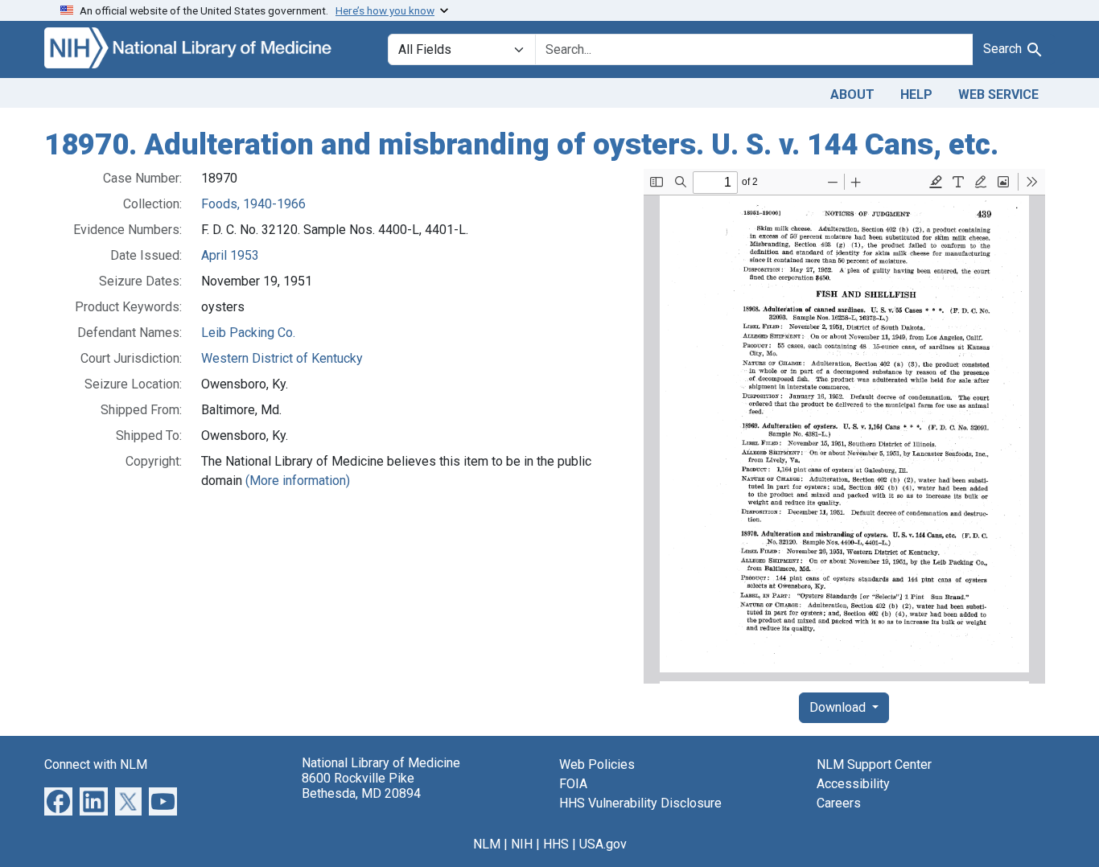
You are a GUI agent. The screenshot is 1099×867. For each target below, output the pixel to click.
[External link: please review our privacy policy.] (58, 799)
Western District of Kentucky (282, 358)
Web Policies (597, 764)
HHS (556, 844)
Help (916, 94)
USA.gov (603, 844)
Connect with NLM (95, 764)
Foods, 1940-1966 (253, 204)
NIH (522, 844)
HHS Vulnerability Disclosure (640, 803)
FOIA (573, 783)
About (852, 94)
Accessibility (853, 783)
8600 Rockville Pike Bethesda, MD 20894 (361, 785)
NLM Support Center (874, 764)
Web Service (998, 94)
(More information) (297, 480)
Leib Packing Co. (248, 332)
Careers (839, 803)
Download (839, 707)
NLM (486, 844)
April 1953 (230, 255)
